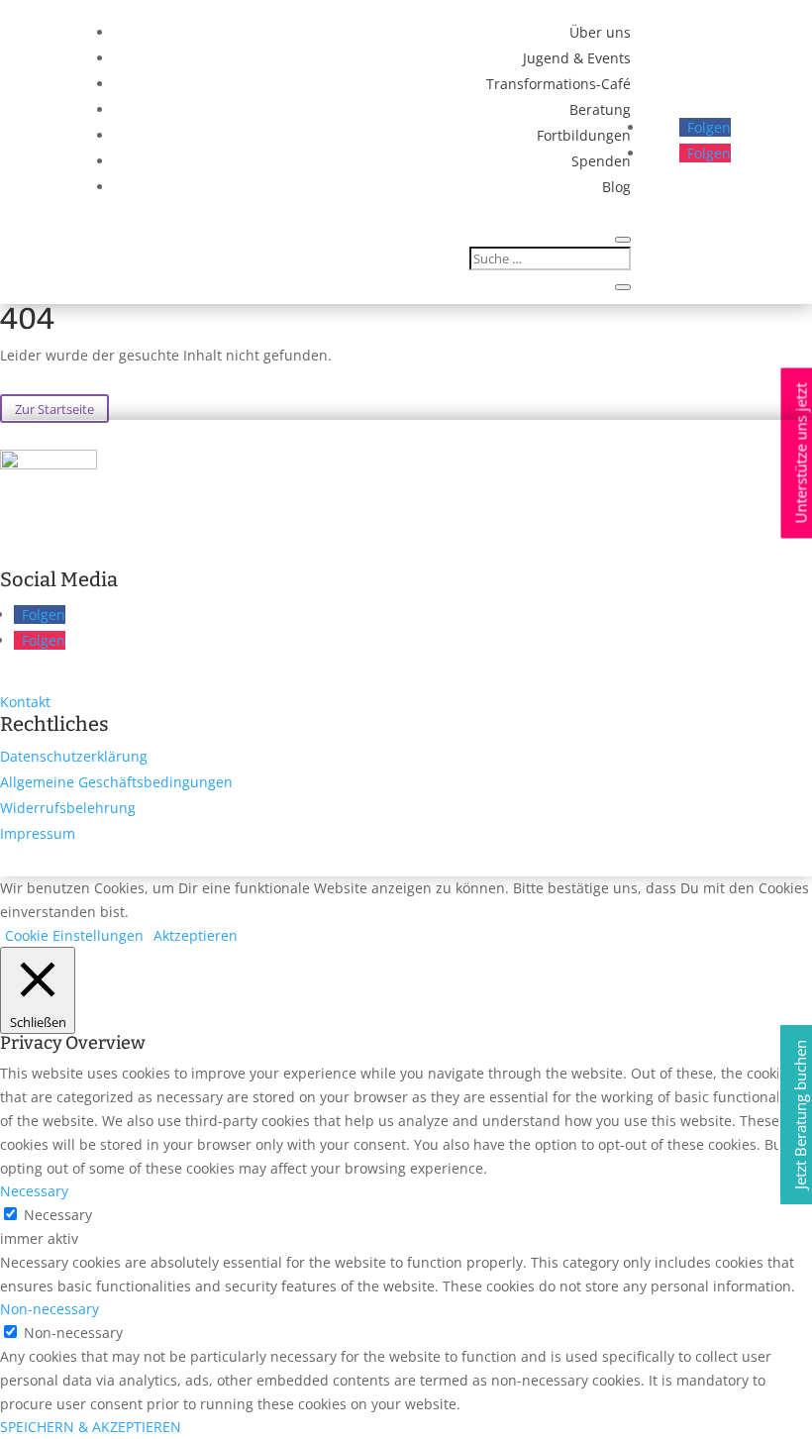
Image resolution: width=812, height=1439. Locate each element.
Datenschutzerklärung (74, 756)
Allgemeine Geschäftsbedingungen (116, 781)
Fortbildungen (584, 135)
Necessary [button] (34, 1191)
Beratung (600, 109)
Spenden (601, 161)
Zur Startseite (54, 408)
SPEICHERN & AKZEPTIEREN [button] (90, 1426)
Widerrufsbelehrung (68, 807)
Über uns (600, 32)
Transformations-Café (558, 83)
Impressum (37, 833)
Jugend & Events (577, 58)
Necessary (58, 1214)
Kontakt (25, 701)
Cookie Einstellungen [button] (74, 935)
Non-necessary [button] (49, 1308)
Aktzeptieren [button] (195, 935)
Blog (616, 186)
